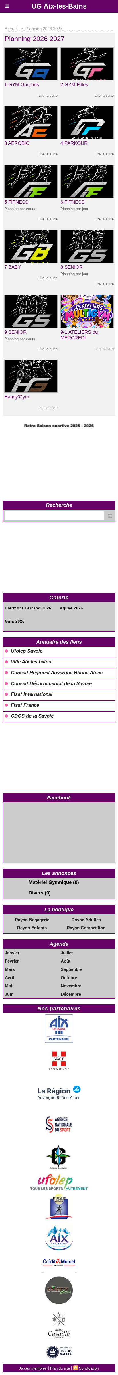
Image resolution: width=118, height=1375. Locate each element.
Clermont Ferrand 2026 (28, 608)
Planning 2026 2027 (43, 28)
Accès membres (33, 1368)
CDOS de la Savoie (32, 716)
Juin (9, 994)
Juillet (67, 952)
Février (12, 961)
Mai (8, 985)
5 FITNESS (16, 202)
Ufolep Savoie (26, 651)
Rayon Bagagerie (32, 919)
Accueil (11, 28)
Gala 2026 (15, 621)
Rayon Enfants (32, 927)
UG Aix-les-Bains (59, 6)
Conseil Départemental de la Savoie (51, 683)
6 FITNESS (72, 202)
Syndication (89, 1368)
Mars (10, 969)
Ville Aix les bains (31, 662)
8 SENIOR (71, 267)
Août (65, 961)
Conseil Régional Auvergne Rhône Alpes (57, 672)
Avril (9, 977)
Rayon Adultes (86, 919)
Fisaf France (25, 705)
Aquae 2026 (71, 608)
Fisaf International (31, 694)
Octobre (69, 977)
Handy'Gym (16, 397)
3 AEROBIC (17, 143)
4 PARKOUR (74, 143)
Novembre (71, 985)
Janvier (12, 952)
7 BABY (12, 267)
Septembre (71, 969)
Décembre (71, 994)
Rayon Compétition (86, 927)
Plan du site (60, 1368)
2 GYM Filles (74, 84)
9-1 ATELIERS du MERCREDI (79, 335)
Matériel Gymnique (50, 882)
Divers (36, 893)
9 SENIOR (15, 332)
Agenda (59, 944)
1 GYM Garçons (21, 84)
